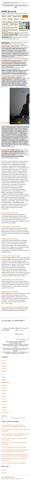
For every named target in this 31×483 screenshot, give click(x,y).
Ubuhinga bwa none (23, 30)
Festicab (22, 19)
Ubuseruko (4, 404)
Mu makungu (4, 388)
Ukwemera (10, 32)
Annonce (4, 19)
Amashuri (3, 363)
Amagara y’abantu (17, 16)
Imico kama (10, 27)
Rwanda (3, 396)
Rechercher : (4, 416)
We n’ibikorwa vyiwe (7, 35)
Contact (17, 478)
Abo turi (4, 16)
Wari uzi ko (17, 32)
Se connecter (21, 330)
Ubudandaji (4, 401)
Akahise (9, 16)
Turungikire (15, 30)
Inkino (16, 27)
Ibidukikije (9, 21)
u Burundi (3, 398)
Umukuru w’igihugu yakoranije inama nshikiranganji (13, 447)
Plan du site (4, 478)
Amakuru (25, 16)
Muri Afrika (3, 390)
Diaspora (16, 19)
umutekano (4, 409)
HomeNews (4, 470)
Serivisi (9, 30)
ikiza (2, 374)
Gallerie (4, 21)
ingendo (3, 377)
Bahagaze (10, 19)
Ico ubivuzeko (5, 24)
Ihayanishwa (22, 24)
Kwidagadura (22, 27)
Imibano (4, 27)
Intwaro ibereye (5, 382)
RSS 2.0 (21, 478)
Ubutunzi (4, 32)
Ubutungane (4, 407)
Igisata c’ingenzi (14, 24)
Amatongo (3, 366)
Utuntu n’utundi (4, 412)
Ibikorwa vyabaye (18, 21)
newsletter (3, 472)
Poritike (4, 30)
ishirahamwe (4, 385)
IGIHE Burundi (8, 11)
